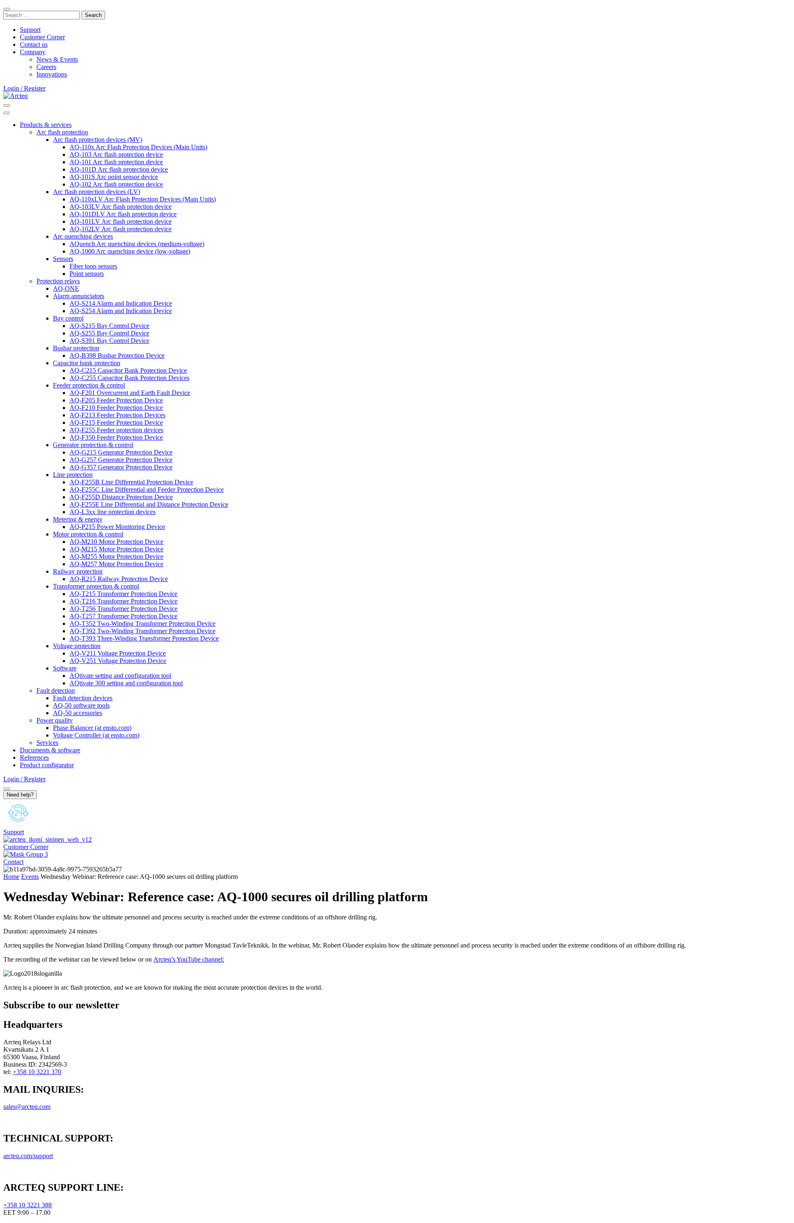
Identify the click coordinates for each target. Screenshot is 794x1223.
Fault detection (55, 690)
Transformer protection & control (96, 586)
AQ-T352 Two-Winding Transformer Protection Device (142, 623)
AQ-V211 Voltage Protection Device (117, 653)
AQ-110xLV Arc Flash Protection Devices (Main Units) (142, 199)
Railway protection (78, 571)
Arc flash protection (62, 132)
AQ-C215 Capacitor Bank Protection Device (128, 370)
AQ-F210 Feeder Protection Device (116, 407)
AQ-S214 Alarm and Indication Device (120, 303)
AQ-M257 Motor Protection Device (116, 563)
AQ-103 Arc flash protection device (116, 154)
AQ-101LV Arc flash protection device (120, 221)
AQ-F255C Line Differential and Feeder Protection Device (146, 489)
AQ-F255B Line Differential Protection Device (131, 482)
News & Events (57, 59)
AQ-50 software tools (81, 705)
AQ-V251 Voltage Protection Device (117, 660)
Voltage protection (76, 645)
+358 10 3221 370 (37, 1071)
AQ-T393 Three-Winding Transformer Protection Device (144, 638)
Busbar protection (76, 348)
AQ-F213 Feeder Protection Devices (117, 415)
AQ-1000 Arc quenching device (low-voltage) (129, 251)
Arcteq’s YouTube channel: (188, 959)
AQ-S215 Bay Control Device (109, 325)
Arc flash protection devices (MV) (97, 139)
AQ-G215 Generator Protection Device (120, 452)
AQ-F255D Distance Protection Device (121, 496)
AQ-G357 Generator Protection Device (120, 467)
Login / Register (24, 88)
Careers (46, 66)
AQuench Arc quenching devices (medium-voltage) (136, 243)
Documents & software (50, 750)
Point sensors (86, 273)
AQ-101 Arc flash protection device (116, 161)
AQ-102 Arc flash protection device (116, 184)
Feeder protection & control (89, 385)
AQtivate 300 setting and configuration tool (126, 683)
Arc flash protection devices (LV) (96, 191)
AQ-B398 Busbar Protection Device (117, 355)
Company (32, 51)
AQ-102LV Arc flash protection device (120, 228)
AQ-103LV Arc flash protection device (120, 206)
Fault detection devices (82, 697)
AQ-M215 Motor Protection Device (116, 549)
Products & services (46, 124)
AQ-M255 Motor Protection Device (116, 556)
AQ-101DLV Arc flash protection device (123, 214)
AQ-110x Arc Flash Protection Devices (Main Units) (138, 147)
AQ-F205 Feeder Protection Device (116, 400)
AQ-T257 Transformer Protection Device (123, 616)
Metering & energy (78, 519)
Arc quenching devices (83, 236)
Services (47, 742)
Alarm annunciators (78, 295)
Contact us (34, 44)
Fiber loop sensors (93, 266)
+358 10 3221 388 (27, 1205)
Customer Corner (42, 37)
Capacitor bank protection (86, 362)
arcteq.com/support (28, 1155)
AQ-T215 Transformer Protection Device (123, 593)
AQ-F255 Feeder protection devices (116, 429)
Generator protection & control (93, 444)
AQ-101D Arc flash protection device (118, 169)
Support (30, 29)
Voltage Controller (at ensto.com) (96, 735)
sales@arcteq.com (26, 1106)
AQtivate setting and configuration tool (120, 675)
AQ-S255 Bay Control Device (109, 333)
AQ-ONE (66, 288)
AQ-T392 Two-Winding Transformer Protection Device (142, 630)
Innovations (51, 74)
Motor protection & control (88, 534)
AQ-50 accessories (77, 712)
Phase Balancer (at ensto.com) (92, 727)
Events (30, 876)
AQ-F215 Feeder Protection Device (116, 422)
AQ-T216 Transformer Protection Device (123, 601)
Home (11, 876)
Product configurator (47, 764)
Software (65, 668)
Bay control (68, 318)
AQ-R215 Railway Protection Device (118, 578)
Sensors (63, 258)
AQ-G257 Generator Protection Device (120, 459)
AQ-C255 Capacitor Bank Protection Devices (129, 377)
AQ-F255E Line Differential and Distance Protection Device (148, 504)
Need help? (20, 795)
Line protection (73, 474)
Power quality (54, 720)
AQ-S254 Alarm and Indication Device (120, 310)
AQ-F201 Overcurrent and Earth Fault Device (129, 392)
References (34, 757)
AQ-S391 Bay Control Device (109, 340)
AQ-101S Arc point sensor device (113, 176)
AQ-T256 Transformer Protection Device (123, 608)
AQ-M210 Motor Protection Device (116, 541)
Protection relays (58, 281)
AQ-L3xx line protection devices (112, 511)
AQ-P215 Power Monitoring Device (117, 526)
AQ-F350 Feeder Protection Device (116, 437)
